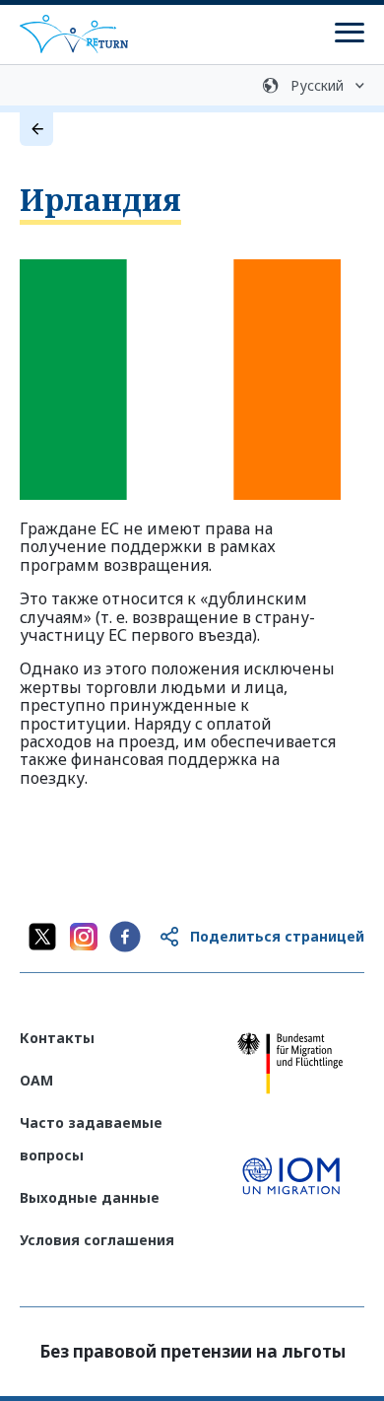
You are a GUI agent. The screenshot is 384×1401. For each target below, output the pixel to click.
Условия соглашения (97, 1239)
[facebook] (125, 936)
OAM (36, 1080)
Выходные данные (90, 1197)
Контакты (57, 1037)
